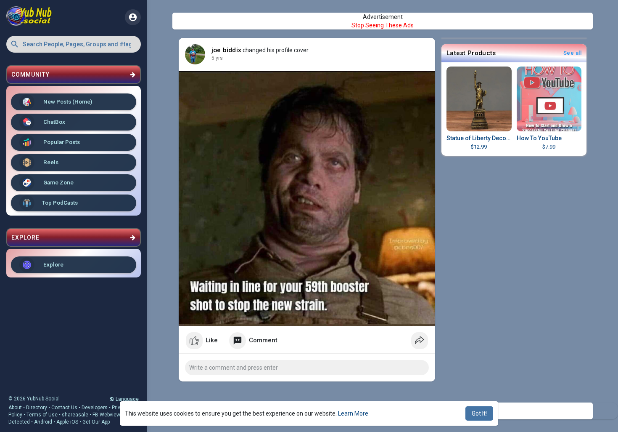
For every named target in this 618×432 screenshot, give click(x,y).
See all (572, 53)
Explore (52, 264)
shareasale (75, 415)
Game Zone (58, 182)
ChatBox (53, 121)
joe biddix (226, 50)
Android (43, 422)
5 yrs (217, 58)
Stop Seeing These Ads (382, 25)
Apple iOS (67, 422)
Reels (50, 162)
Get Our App (96, 422)
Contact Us (64, 408)
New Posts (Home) (67, 101)
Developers (95, 408)
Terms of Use (42, 415)
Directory (36, 408)
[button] (73, 44)
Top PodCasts (60, 202)
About (15, 408)
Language (126, 399)
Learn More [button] (353, 413)
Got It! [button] (479, 413)
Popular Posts (61, 142)
